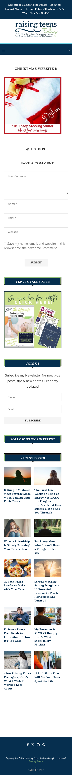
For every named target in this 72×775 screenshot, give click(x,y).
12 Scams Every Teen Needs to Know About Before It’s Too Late (17, 635)
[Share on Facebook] (31, 149)
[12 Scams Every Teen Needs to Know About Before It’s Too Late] (17, 616)
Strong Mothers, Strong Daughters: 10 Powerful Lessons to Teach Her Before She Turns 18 (47, 591)
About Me (55, 4)
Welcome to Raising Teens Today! (27, 4)
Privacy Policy (36, 761)
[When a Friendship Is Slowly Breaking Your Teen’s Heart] (17, 528)
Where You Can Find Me (36, 13)
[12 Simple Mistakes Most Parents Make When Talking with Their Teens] (17, 476)
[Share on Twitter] (35, 149)
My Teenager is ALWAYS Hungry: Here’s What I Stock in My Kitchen (46, 637)
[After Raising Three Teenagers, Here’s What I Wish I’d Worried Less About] (17, 660)
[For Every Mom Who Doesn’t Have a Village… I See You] (47, 528)
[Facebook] (28, 744)
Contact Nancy (13, 8)
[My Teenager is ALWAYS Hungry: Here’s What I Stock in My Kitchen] (47, 616)
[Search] (68, 49)
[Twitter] (32, 744)
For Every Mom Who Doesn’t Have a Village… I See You (47, 547)
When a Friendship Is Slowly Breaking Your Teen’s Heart (17, 545)
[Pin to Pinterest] (39, 149)
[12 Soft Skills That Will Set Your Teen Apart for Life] (47, 660)
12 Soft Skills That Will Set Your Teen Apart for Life (47, 677)
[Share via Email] (43, 149)
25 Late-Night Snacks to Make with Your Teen (14, 585)
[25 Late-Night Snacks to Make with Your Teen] (17, 568)
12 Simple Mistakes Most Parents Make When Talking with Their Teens (17, 495)
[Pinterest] (43, 744)
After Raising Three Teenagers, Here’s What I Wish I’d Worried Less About (17, 681)
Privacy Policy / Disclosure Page (45, 8)
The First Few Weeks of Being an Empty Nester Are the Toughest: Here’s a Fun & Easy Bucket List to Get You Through (47, 501)
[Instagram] (38, 744)
